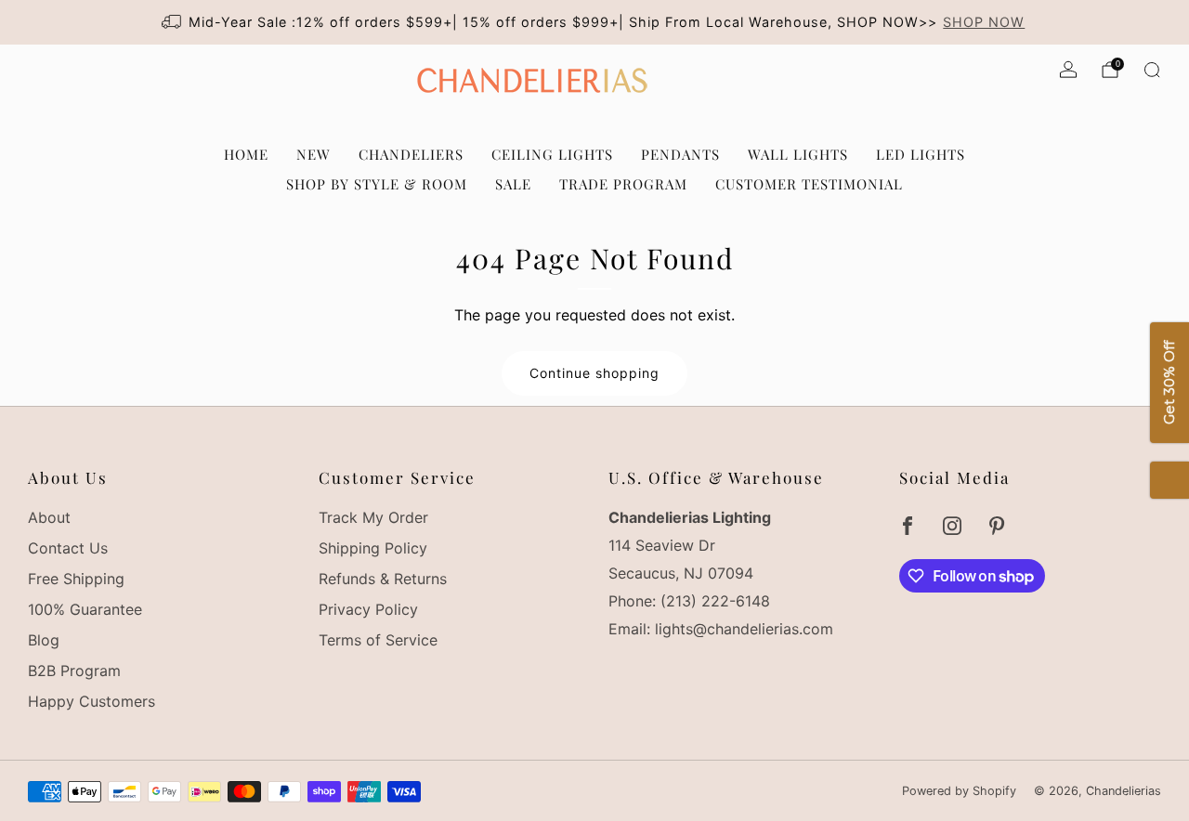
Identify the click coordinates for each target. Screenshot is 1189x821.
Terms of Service (378, 640)
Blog (43, 640)
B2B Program (74, 670)
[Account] (1068, 69)
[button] (1169, 480)
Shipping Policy (373, 548)
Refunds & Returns (383, 578)
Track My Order (373, 517)
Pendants (680, 154)
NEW (313, 154)
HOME (246, 154)
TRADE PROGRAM (623, 184)
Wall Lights (798, 154)
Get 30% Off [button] (1169, 382)
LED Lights (920, 154)
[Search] (1152, 69)
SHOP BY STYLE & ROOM (376, 184)
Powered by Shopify (959, 791)
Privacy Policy (368, 609)
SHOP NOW (984, 22)
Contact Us (68, 548)
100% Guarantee (85, 609)
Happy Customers (91, 701)
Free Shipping (76, 578)
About (49, 517)
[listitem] (595, 22)
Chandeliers (411, 154)
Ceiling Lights (552, 154)
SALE (513, 184)
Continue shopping (594, 373)
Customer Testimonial (809, 184)
